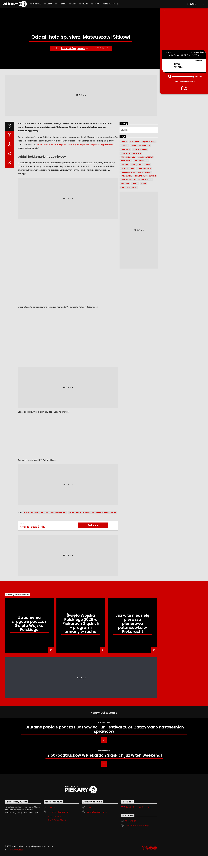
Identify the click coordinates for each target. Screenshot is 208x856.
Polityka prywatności (15, 850)
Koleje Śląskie (140, 149)
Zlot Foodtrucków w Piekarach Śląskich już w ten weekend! (104, 755)
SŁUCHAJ (193, 4)
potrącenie (136, 165)
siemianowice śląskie (145, 176)
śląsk (143, 184)
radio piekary (127, 168)
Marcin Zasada (128, 157)
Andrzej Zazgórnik (73, 48)
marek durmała (145, 157)
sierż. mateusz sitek (106, 512)
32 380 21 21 (52, 807)
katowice (125, 149)
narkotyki (125, 161)
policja (124, 165)
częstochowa (148, 142)
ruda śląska (126, 176)
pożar (147, 165)
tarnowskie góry (143, 180)
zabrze (135, 184)
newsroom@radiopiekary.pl (137, 825)
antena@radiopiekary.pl (96, 812)
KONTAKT (96, 4)
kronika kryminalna (130, 153)
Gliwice (124, 146)
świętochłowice (128, 187)
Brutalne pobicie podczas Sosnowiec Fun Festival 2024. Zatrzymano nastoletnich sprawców (104, 729)
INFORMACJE (37, 4)
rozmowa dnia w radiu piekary (135, 172)
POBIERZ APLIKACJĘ (112, 4)
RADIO (74, 4)
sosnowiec (126, 180)
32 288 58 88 (130, 821)
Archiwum (93, 525)
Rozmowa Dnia (144, 168)
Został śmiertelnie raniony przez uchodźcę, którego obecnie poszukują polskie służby (76, 144)
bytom (123, 142)
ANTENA (49, 4)
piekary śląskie (140, 161)
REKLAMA (84, 4)
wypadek (124, 184)
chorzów (134, 142)
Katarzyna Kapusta (140, 146)
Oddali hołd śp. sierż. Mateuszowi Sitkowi (44, 512)
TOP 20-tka (62, 4)
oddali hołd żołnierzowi (81, 512)
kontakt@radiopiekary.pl (58, 812)
